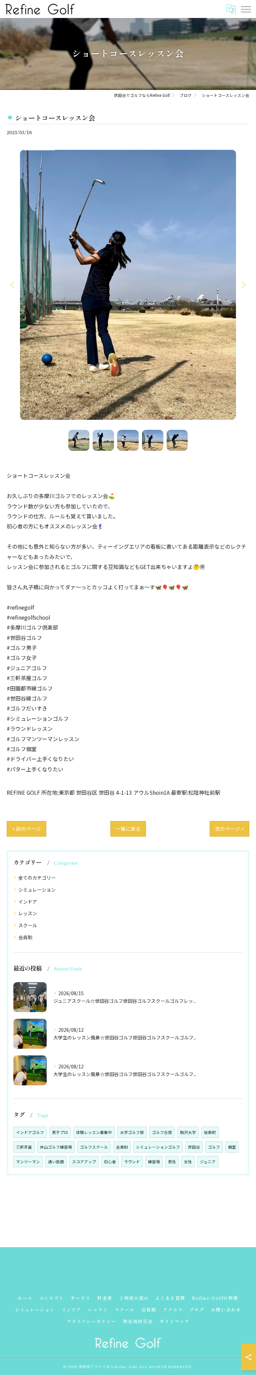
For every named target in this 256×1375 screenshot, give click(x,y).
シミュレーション (37, 889)
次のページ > (229, 828)
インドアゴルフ (30, 1132)
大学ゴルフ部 (132, 1132)
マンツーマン (28, 1161)
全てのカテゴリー (37, 877)
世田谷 (194, 1147)
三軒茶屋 (24, 1147)
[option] (128, 284)
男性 (172, 1161)
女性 (188, 1161)
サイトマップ (175, 1321)
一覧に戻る (128, 828)
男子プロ (60, 1132)
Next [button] (242, 284)
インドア (27, 901)
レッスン (27, 913)
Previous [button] (13, 284)
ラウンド (132, 1161)
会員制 (25, 937)
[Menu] (245, 8)
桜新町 (210, 1132)
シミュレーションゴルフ (158, 1147)
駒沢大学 (188, 1132)
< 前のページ (26, 828)
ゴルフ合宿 (162, 1132)
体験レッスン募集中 (94, 1132)
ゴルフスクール (94, 1147)
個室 (232, 1147)
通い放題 (56, 1161)
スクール (27, 925)
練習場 (154, 1161)
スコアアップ (84, 1161)
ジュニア (208, 1161)
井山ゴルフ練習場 (56, 1147)
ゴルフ (214, 1147)
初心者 (110, 1161)
